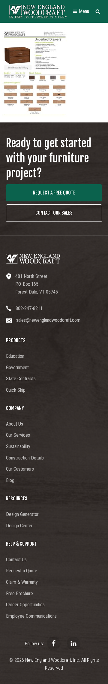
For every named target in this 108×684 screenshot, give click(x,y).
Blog (10, 480)
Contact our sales (54, 213)
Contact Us (16, 559)
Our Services (18, 435)
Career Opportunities (25, 604)
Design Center (19, 526)
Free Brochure (19, 593)
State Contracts (21, 378)
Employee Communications (31, 616)
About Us (14, 424)
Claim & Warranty (22, 582)
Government (17, 367)
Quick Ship (16, 390)
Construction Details (25, 458)
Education (15, 356)
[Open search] (98, 11)
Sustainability (18, 446)
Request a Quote (21, 571)
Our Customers (20, 469)
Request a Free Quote (54, 193)
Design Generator (22, 514)
